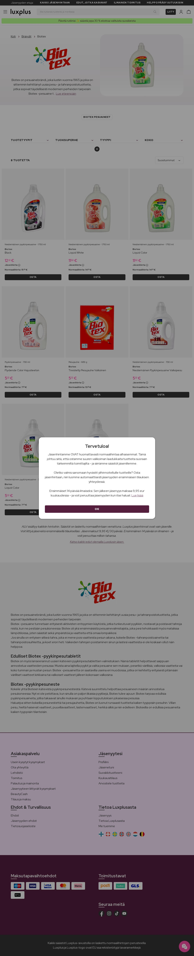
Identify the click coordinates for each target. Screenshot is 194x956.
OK (97, 509)
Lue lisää (137, 495)
